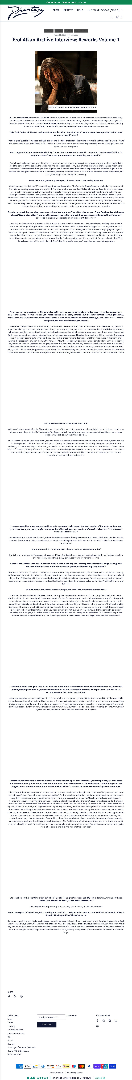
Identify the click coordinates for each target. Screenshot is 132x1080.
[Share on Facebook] (9, 997)
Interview (59, 31)
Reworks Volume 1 (81, 31)
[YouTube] (116, 1020)
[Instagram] (103, 1020)
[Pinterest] (110, 1020)
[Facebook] (97, 1020)
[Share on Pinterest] (21, 997)
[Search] (111, 17)
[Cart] (117, 17)
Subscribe (47, 1024)
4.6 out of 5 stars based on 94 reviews (71, 1077)
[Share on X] (15, 997)
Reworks (68, 31)
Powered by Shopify (74, 1073)
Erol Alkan (48, 31)
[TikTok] (97, 1026)
